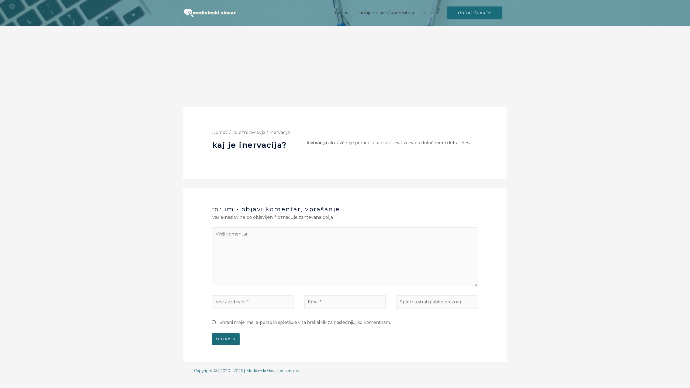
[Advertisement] (345, 66)
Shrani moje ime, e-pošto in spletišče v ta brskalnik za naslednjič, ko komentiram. (305, 322)
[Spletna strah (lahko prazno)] (437, 303)
